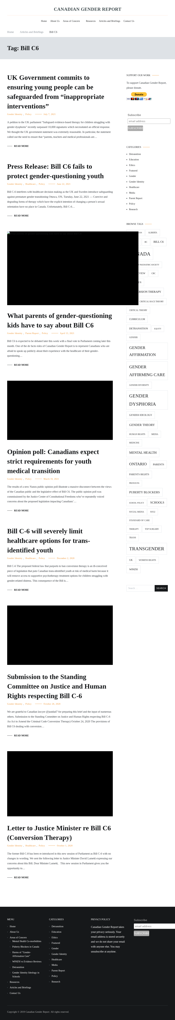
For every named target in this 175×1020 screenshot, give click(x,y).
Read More (21, 146)
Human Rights (137, 434)
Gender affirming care (147, 370)
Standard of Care (139, 520)
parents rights (139, 474)
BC (146, 242)
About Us (54, 21)
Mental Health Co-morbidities (26, 941)
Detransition (135, 154)
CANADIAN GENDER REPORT (87, 9)
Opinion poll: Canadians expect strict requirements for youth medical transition (53, 461)
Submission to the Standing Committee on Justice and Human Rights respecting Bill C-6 (56, 686)
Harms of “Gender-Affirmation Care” (21, 954)
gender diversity (139, 385)
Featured (133, 170)
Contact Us (129, 21)
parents (158, 464)
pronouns (134, 483)
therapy (134, 529)
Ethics (132, 165)
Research (133, 209)
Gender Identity (14, 114)
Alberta (152, 232)
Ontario (138, 464)
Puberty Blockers (144, 492)
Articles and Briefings (109, 21)
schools (157, 502)
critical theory (138, 310)
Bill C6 (158, 241)
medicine (134, 443)
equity (157, 329)
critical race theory (152, 301)
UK (131, 560)
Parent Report (32, 333)
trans (132, 537)
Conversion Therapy (145, 291)
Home (44, 21)
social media (136, 512)
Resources (91, 21)
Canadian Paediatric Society (144, 265)
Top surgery (152, 529)
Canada (139, 254)
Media (132, 193)
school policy (136, 503)
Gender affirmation (142, 351)
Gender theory (142, 425)
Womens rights (147, 560)
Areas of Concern (71, 21)
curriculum (137, 319)
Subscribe (134, 115)
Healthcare (30, 184)
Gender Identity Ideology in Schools (25, 974)
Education (134, 159)
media (154, 434)
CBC (153, 273)
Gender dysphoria (142, 400)
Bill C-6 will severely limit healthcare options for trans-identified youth (48, 540)
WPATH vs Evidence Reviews (26, 961)
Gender (132, 176)
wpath (133, 569)
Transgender (146, 548)
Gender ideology (140, 415)
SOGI (152, 512)
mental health (143, 452)
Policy (28, 114)
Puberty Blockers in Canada (25, 946)
